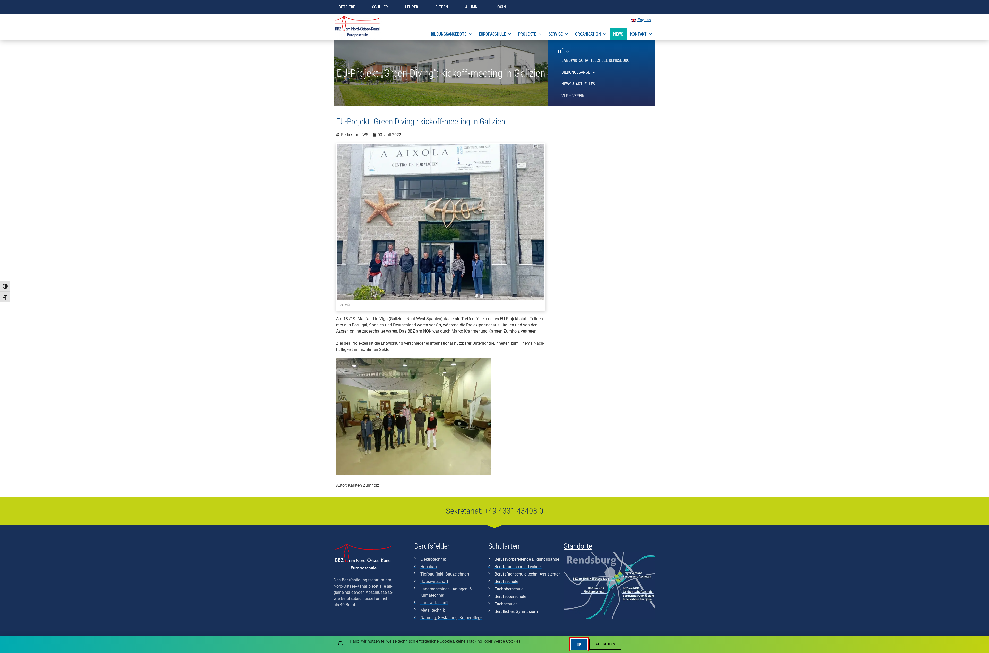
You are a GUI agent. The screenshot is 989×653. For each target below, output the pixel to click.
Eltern (441, 7)
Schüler (380, 7)
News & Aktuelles (578, 84)
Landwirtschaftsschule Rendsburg (595, 60)
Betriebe (347, 7)
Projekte (527, 34)
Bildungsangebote (448, 34)
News (618, 34)
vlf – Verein (573, 95)
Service (556, 34)
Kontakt (638, 34)
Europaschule (492, 34)
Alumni (472, 7)
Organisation (588, 34)
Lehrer (411, 7)
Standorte (578, 546)
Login (501, 7)
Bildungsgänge (575, 72)
